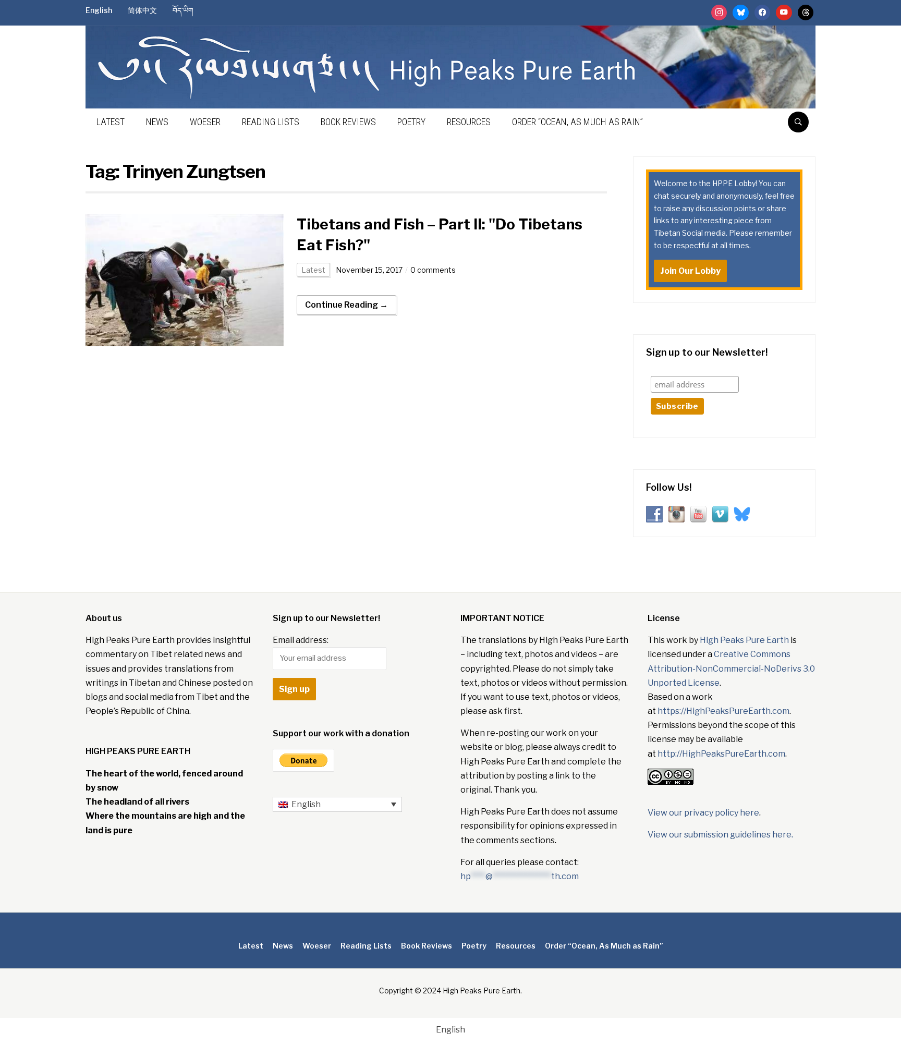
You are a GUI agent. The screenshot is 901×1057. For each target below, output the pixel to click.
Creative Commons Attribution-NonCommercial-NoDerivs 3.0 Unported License (731, 668)
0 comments (433, 269)
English (99, 10)
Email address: (300, 640)
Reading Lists (270, 121)
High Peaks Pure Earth (744, 640)
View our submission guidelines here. (720, 835)
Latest (110, 121)
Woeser (205, 121)
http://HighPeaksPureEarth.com (721, 754)
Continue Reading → (346, 305)
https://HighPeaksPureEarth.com (723, 711)
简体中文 (142, 10)
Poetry (411, 121)
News (157, 121)
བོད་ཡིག (183, 10)
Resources (469, 121)
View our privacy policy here (703, 813)
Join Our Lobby (690, 271)
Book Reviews (348, 121)
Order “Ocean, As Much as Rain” (577, 121)
